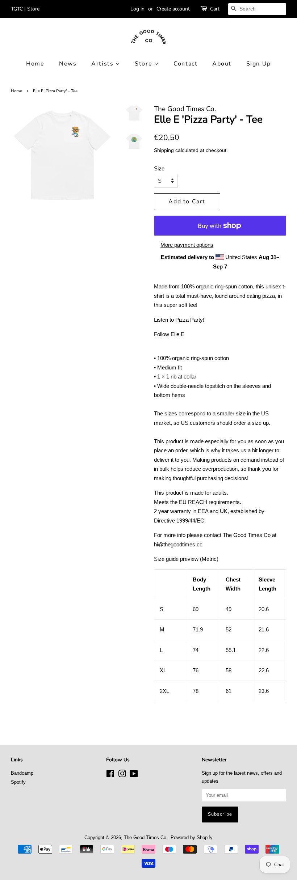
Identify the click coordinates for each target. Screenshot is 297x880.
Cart (214, 8)
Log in (137, 8)
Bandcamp (22, 773)
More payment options (186, 245)
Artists (103, 64)
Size (159, 168)
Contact (185, 64)
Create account (173, 8)
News (67, 64)
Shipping (164, 150)
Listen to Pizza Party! (179, 320)
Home (35, 64)
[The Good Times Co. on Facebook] (110, 775)
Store (144, 64)
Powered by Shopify (192, 837)
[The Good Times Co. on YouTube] (134, 775)
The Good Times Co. (146, 837)
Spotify (18, 782)
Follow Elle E (169, 334)
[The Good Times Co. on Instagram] (122, 775)
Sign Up (258, 64)
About (221, 64)
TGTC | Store (25, 8)
